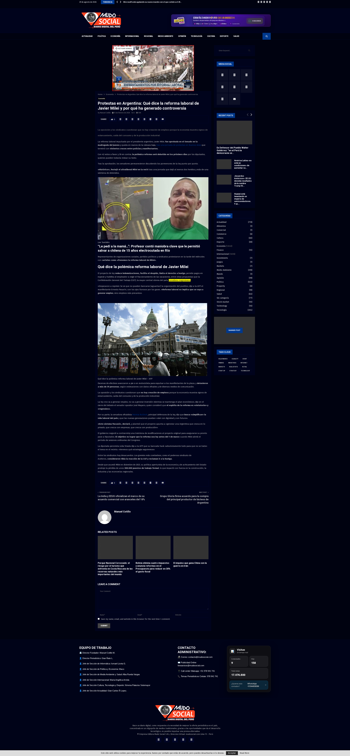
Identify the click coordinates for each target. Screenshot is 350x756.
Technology (222, 306)
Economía (115, 36)
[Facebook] (258, 2)
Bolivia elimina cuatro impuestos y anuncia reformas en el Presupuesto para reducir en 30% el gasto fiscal (153, 567)
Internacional (132, 36)
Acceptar (232, 753)
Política (102, 36)
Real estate (233, 367)
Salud (236, 36)
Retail (244, 367)
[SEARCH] (249, 50)
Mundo (220, 274)
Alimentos (221, 226)
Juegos (220, 262)
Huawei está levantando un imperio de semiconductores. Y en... (242, 199)
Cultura (211, 36)
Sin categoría (223, 298)
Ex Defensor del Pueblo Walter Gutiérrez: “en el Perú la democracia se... (232, 150)
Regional (148, 36)
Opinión (182, 36)
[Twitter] (261, 2)
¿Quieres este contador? (248, 685)
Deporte (224, 36)
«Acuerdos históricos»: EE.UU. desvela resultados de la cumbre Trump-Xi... (243, 181)
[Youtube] (270, 2)
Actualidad (87, 36)
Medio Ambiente (165, 36)
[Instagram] (264, 2)
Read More (244, 753)
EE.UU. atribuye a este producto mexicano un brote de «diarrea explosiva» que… (157, 2)
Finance (220, 250)
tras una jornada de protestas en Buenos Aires (178, 145)
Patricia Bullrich (139, 414)
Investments (222, 258)
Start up (221, 371)
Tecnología (196, 36)
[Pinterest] (267, 2)
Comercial (221, 230)
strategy (233, 371)
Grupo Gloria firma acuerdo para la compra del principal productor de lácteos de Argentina (184, 499)
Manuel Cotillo (105, 113)
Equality (235, 359)
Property (221, 286)
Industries (232, 363)
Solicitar (257, 21)
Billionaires (223, 359)
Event (245, 359)
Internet (243, 363)
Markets (220, 266)
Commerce (221, 234)
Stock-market (223, 302)
